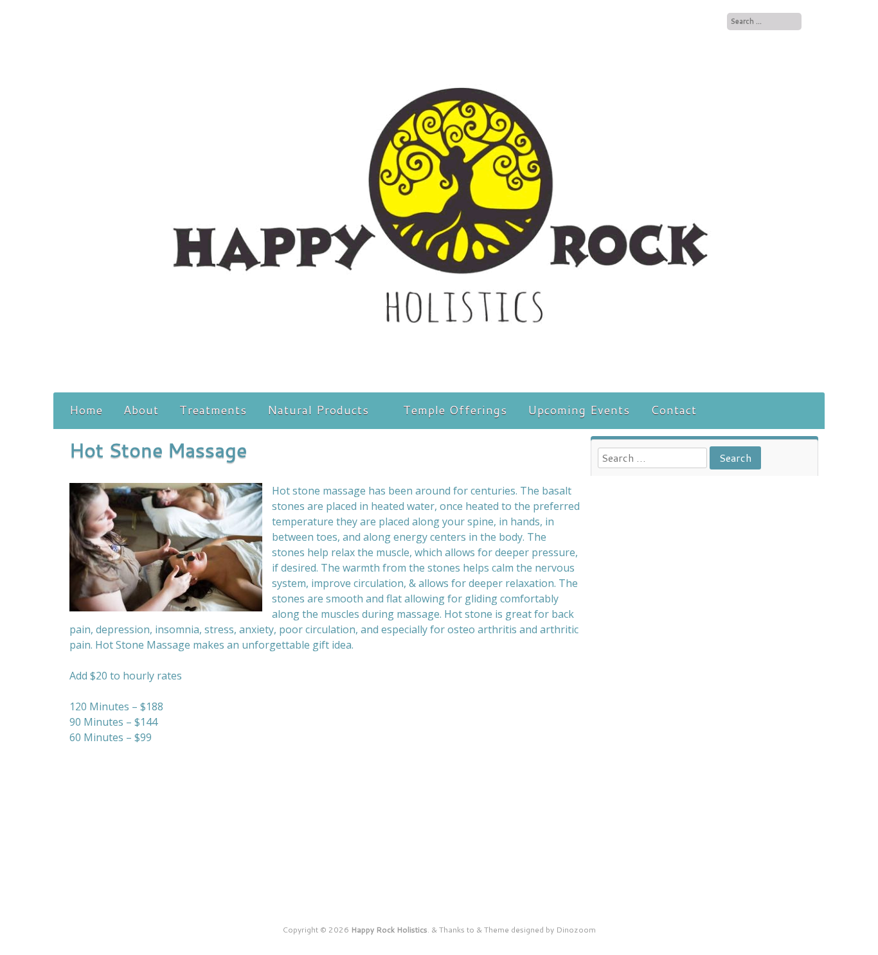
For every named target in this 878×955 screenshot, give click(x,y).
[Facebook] (686, 20)
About (141, 409)
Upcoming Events (579, 409)
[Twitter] (711, 20)
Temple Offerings (455, 409)
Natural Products (318, 409)
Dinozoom (576, 929)
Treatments (213, 409)
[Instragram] (699, 20)
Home (86, 409)
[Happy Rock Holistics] (439, 378)
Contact (673, 409)
